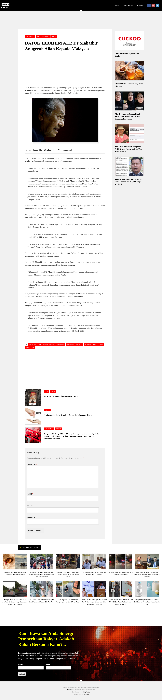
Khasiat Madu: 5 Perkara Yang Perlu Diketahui (129, 85)
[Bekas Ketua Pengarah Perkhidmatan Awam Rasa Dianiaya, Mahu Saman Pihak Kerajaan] (147, 562)
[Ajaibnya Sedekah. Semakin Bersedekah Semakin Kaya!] (34, 416)
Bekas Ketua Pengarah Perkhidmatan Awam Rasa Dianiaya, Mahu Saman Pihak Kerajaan (147, 574)
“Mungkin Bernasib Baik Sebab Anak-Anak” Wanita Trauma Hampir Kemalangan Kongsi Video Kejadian (15, 602)
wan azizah (30, 347)
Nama (20, 664)
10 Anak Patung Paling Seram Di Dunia (61, 396)
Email (30, 506)
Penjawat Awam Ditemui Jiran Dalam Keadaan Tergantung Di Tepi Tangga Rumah (68, 574)
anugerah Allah (35, 344)
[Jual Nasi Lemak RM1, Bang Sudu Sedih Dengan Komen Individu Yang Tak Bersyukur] (129, 134)
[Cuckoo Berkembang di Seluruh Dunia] (129, 40)
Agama (47, 410)
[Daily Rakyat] (5, 5)
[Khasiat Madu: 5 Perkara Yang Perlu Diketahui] (129, 71)
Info (38, 36)
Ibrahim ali (60, 344)
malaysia (79, 344)
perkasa (88, 344)
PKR (94, 344)
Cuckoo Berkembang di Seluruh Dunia (127, 55)
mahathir (70, 344)
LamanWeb (85, 694)
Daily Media (86, 692)
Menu (141, 5)
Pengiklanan (129, 5)
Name (30, 494)
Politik (54, 36)
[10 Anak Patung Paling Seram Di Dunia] (34, 397)
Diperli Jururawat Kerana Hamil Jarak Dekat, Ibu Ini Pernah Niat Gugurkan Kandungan (127, 116)
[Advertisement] (81, 20)
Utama (116, 5)
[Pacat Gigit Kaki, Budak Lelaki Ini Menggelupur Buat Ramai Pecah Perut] (68, 590)
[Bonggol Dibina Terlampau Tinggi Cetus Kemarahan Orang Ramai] (120, 562)
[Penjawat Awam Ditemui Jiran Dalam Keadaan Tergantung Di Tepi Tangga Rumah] (68, 562)
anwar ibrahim (48, 344)
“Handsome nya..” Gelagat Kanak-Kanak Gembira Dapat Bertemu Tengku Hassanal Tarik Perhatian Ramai (41, 574)
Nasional (45, 36)
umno (100, 344)
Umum (53, 391)
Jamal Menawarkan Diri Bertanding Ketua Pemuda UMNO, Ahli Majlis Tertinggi (128, 181)
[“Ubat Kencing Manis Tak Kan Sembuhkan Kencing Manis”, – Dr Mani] (94, 562)
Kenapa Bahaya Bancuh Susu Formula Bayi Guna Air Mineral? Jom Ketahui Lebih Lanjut (147, 602)
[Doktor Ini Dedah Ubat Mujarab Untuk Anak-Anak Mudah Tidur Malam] (15, 562)
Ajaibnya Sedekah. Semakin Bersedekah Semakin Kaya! (68, 415)
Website (31, 518)
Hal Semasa (30, 36)
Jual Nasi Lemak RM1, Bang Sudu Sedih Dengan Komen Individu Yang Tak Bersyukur (128, 149)
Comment (32, 465)
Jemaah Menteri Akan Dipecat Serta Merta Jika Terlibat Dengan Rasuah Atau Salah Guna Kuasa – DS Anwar (94, 602)
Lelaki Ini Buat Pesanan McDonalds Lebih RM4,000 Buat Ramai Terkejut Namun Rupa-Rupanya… (120, 602)
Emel (48, 664)
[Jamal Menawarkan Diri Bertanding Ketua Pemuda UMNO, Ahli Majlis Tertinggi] (129, 166)
